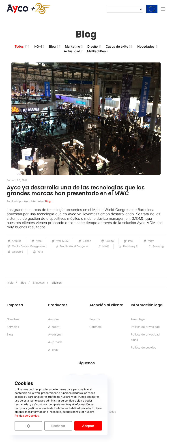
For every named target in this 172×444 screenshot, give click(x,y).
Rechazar (58, 426)
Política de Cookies (27, 415)
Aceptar (88, 426)
